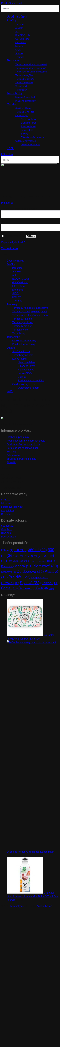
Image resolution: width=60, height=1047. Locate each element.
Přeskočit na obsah (11, 3)
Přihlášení (31, 236)
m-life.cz (5, 499)
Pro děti (19, 576)
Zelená (50, 582)
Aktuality (11, 462)
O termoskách (14, 455)
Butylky (24, 133)
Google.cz (6, 529)
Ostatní (11, 104)
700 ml (34, 555)
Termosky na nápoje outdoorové (31, 64)
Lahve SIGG (27, 130)
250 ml (7, 550)
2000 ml (35, 561)
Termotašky (21, 89)
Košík (10, 148)
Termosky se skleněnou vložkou (31, 71)
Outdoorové (30, 571)
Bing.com (6, 533)
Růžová (10, 582)
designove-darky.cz (12, 506)
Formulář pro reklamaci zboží (23, 447)
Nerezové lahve (29, 119)
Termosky (13, 60)
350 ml (37, 549)
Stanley (19, 53)
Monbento (20, 46)
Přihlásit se (7, 154)
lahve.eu (6, 503)
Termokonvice (22, 86)
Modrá (23, 565)
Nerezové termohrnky (26, 97)
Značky (11, 20)
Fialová (7, 566)
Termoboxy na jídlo (24, 111)
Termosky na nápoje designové (30, 68)
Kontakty (11, 451)
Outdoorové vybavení (25, 140)
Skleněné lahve (28, 122)
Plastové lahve (28, 126)
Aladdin (19, 27)
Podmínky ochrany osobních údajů (26, 440)
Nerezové (45, 565)
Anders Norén (44, 906)
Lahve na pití (21, 115)
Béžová (42, 561)
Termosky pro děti (24, 82)
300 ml (20, 550)
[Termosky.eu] (29, 190)
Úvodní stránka (17, 16)
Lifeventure (20, 42)
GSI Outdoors (22, 38)
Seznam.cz (7, 525)
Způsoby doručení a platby (21, 458)
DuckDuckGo (8, 536)
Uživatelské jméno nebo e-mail (19, 208)
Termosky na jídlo (24, 75)
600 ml (21, 556)
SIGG (18, 49)
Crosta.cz (6, 514)
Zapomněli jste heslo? (13, 242)
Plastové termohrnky (25, 100)
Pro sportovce (39, 577)
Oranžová (8, 571)
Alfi (17, 31)
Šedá (42, 588)
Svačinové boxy (23, 108)
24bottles (19, 24)
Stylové (30, 582)
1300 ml (13, 561)
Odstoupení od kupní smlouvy (23, 444)
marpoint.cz (7, 510)
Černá (9, 587)
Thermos (19, 57)
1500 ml (24, 560)
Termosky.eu (17, 906)
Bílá (51, 561)
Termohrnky (14, 93)
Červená (27, 588)
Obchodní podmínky (18, 437)
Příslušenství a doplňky (32, 137)
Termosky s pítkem (24, 78)
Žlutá (51, 589)
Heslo (5, 222)
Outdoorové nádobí (30, 144)
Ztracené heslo (9, 248)
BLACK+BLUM (22, 35)
